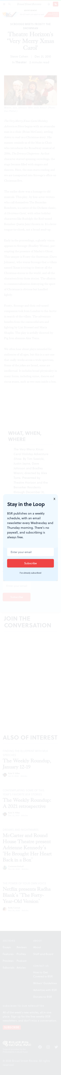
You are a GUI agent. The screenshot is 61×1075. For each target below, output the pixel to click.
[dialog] (30, 537)
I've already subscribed (30, 573)
